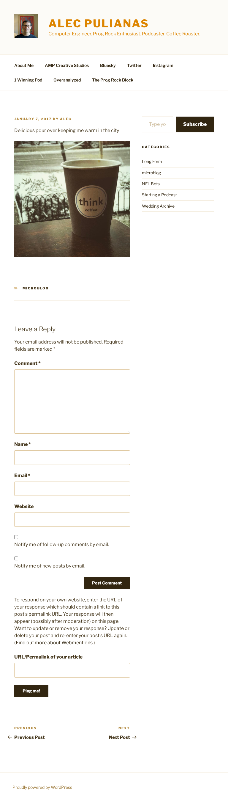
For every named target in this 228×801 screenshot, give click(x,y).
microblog (36, 288)
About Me (24, 65)
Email (22, 475)
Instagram (163, 65)
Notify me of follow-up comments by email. (61, 544)
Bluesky (108, 65)
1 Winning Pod (28, 79)
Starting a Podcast (159, 194)
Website (24, 506)
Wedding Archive (158, 206)
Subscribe (195, 124)
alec (66, 119)
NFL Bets (151, 183)
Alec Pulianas (98, 23)
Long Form (152, 161)
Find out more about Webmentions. (55, 642)
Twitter (134, 65)
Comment (27, 363)
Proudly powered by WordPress (42, 787)
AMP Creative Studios (67, 65)
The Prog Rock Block (112, 79)
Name (22, 444)
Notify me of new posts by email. (49, 566)
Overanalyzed (67, 79)
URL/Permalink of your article (48, 657)
